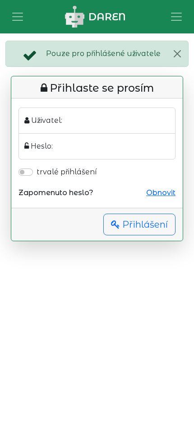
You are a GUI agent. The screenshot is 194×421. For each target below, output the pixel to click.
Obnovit (161, 192)
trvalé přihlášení (67, 172)
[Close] (177, 53)
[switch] (25, 172)
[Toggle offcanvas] (17, 16)
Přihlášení (144, 224)
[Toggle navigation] (176, 16)
